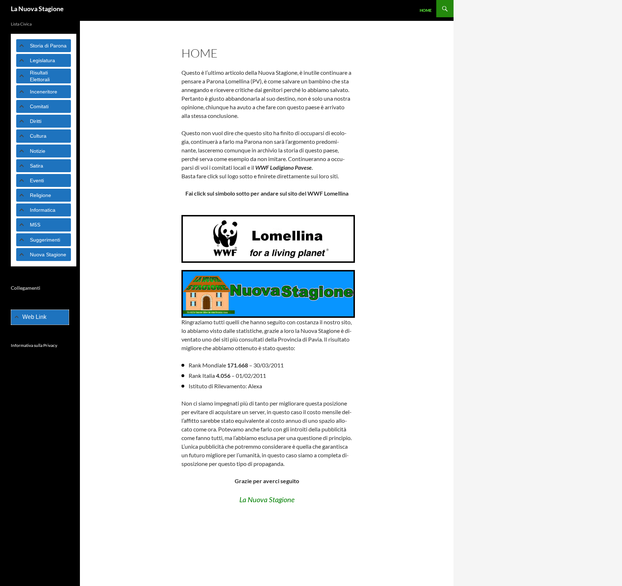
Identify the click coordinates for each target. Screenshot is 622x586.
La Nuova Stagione (37, 9)
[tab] (43, 45)
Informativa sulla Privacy (34, 345)
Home (426, 10)
